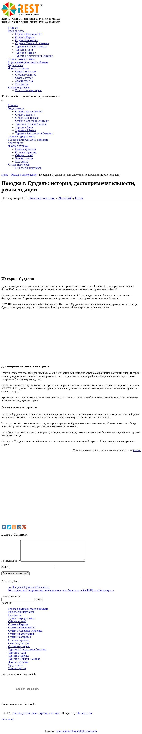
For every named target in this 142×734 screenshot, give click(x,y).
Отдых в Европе (25, 37)
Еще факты (21, 84)
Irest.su (79, 198)
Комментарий (10, 560)
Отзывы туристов (25, 74)
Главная (13, 27)
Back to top (7, 718)
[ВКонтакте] (4, 527)
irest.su (137, 450)
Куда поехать (16, 30)
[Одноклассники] (14, 527)
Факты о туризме (18, 68)
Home (4, 174)
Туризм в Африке (25, 52)
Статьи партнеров (19, 87)
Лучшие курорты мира (21, 59)
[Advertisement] (51, 237)
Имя (4, 566)
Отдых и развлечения (23, 174)
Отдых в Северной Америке (32, 43)
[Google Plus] (24, 527)
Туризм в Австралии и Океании (34, 55)
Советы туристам (25, 71)
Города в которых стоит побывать (28, 62)
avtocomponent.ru (66, 730)
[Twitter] (9, 527)
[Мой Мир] (19, 527)
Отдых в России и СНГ (29, 34)
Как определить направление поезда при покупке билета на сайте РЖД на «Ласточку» (61, 590)
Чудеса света (15, 65)
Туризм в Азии (24, 49)
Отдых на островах (26, 40)
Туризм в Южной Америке (31, 46)
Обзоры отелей (24, 77)
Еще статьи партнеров (28, 90)
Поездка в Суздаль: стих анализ (28, 587)
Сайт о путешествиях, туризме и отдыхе (36, 713)
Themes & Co (84, 713)
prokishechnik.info (86, 730)
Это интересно (24, 80)
